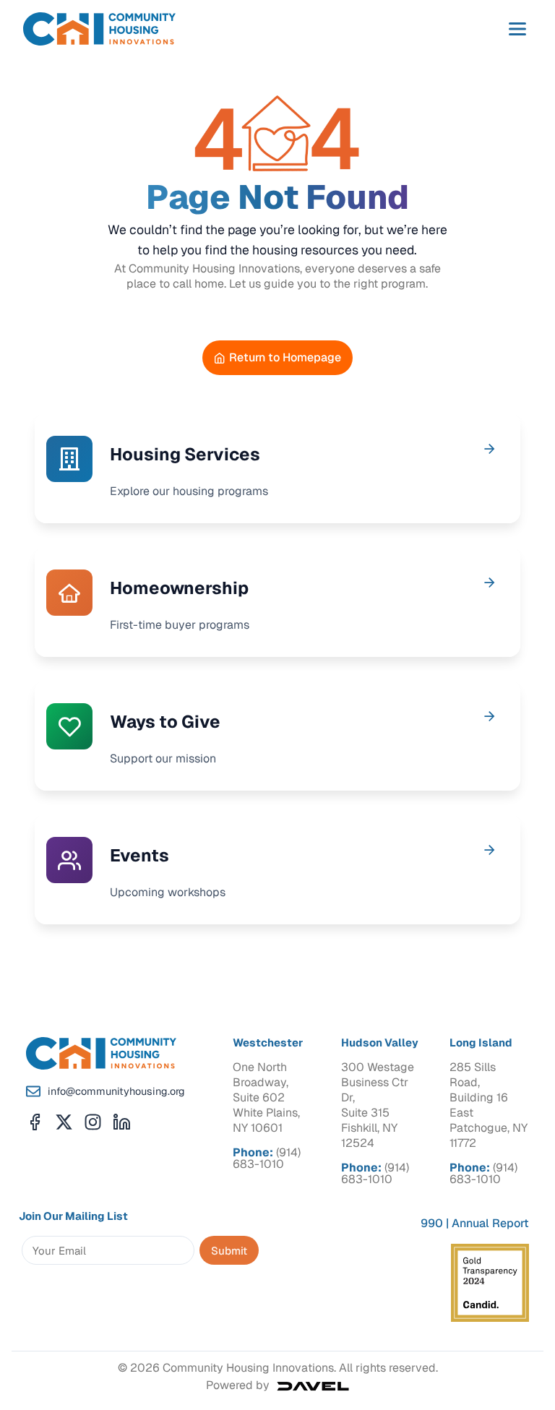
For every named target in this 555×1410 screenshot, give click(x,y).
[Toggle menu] (517, 29)
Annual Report (490, 1223)
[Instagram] (93, 1122)
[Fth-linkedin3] (122, 1122)
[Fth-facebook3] (35, 1122)
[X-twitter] (64, 1122)
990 (432, 1223)
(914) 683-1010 (267, 1158)
